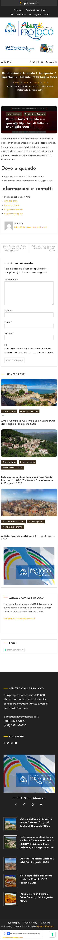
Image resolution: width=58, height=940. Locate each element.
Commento (11, 279)
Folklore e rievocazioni (13, 521)
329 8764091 (10, 201)
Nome (8, 310)
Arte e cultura (14, 114)
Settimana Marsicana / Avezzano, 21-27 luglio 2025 (43, 248)
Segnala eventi (41, 14)
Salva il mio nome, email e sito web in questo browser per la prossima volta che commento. (29, 350)
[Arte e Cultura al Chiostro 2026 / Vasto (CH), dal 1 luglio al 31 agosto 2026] (10, 824)
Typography (14, 923)
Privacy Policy (30, 923)
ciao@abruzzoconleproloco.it (19, 618)
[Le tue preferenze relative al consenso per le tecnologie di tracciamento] (52, 934)
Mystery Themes (44, 926)
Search (50, 62)
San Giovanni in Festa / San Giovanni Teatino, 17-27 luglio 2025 (14, 248)
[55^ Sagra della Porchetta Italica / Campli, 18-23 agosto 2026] (10, 881)
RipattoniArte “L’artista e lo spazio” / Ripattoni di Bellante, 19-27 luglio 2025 (27, 123)
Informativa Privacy (15, 650)
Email (8, 322)
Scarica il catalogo (36, 10)
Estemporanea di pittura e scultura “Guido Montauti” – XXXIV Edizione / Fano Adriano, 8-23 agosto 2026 (27, 480)
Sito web (9, 333)
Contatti (18, 10)
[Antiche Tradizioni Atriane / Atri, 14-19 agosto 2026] (10, 864)
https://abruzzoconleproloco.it (30, 227)
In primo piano (27, 462)
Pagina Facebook (13, 209)
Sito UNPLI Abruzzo (21, 14)
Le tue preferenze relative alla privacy (25, 933)
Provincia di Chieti (29, 411)
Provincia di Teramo (35, 114)
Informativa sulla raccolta (13, 937)
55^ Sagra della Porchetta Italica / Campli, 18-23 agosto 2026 (36, 879)
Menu (7, 62)
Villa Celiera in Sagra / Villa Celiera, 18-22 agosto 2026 (36, 897)
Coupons (45, 923)
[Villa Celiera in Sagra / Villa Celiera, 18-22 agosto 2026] (10, 899)
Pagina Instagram (13, 213)
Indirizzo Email (11, 205)
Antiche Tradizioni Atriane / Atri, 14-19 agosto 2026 (37, 861)
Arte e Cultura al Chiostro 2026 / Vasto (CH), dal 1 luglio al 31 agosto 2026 (36, 822)
